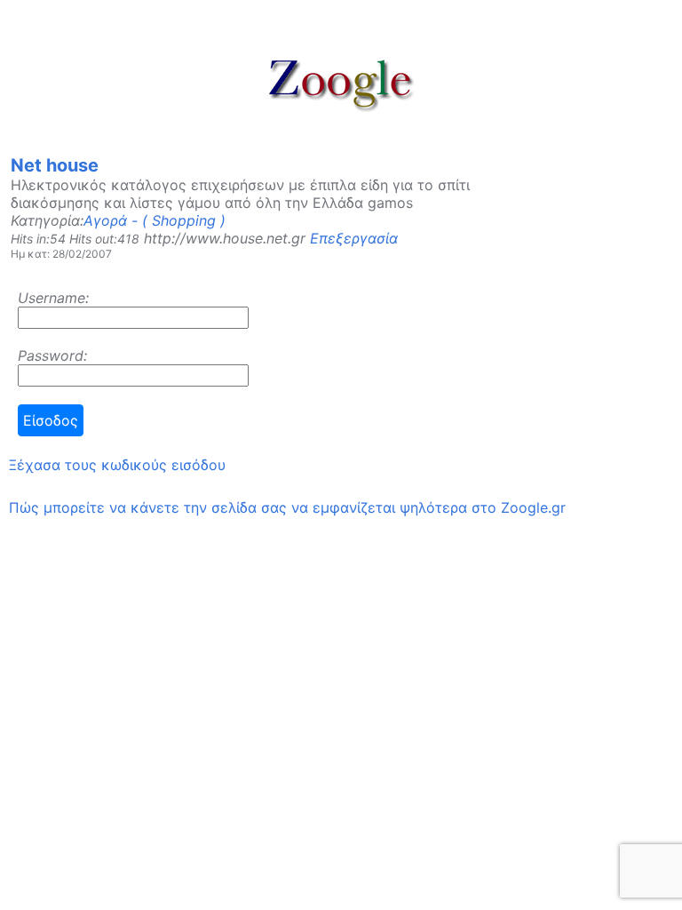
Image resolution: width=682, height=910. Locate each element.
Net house (55, 165)
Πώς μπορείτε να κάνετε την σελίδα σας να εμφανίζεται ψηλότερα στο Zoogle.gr (287, 507)
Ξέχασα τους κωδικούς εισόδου (117, 465)
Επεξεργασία (354, 238)
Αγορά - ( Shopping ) (154, 220)
